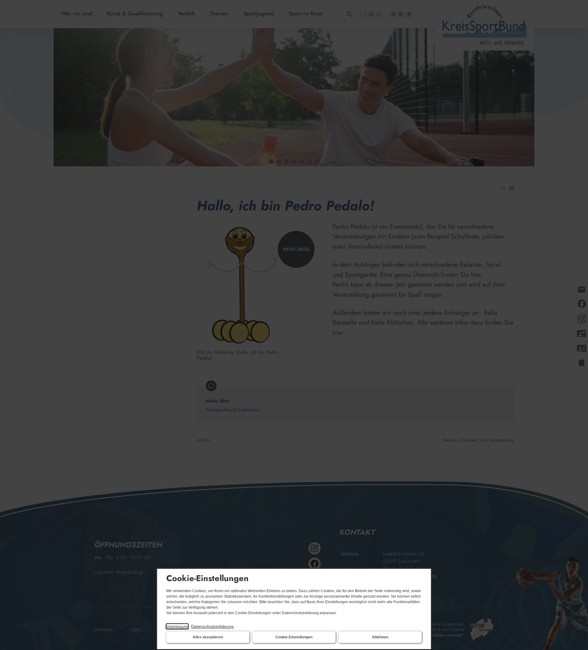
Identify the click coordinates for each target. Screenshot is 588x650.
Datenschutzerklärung (212, 626)
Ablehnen (380, 637)
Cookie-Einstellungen (293, 637)
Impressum (177, 626)
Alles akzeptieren (208, 637)
